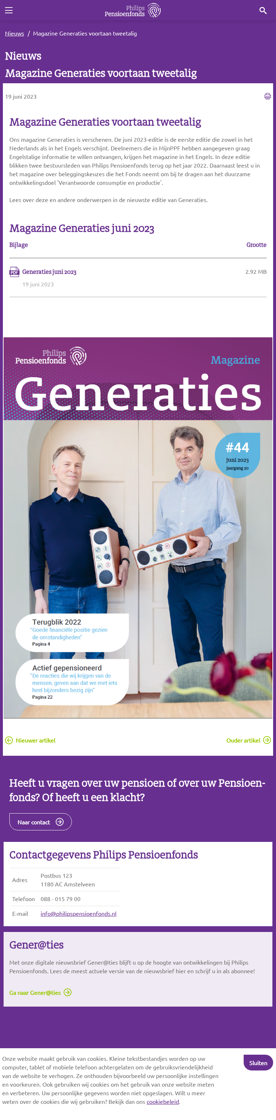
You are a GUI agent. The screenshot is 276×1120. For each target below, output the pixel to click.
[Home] (133, 10)
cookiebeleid (163, 1101)
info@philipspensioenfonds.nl (78, 913)
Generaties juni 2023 (49, 272)
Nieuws (14, 33)
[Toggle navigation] (8, 10)
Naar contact (34, 821)
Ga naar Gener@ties (35, 992)
